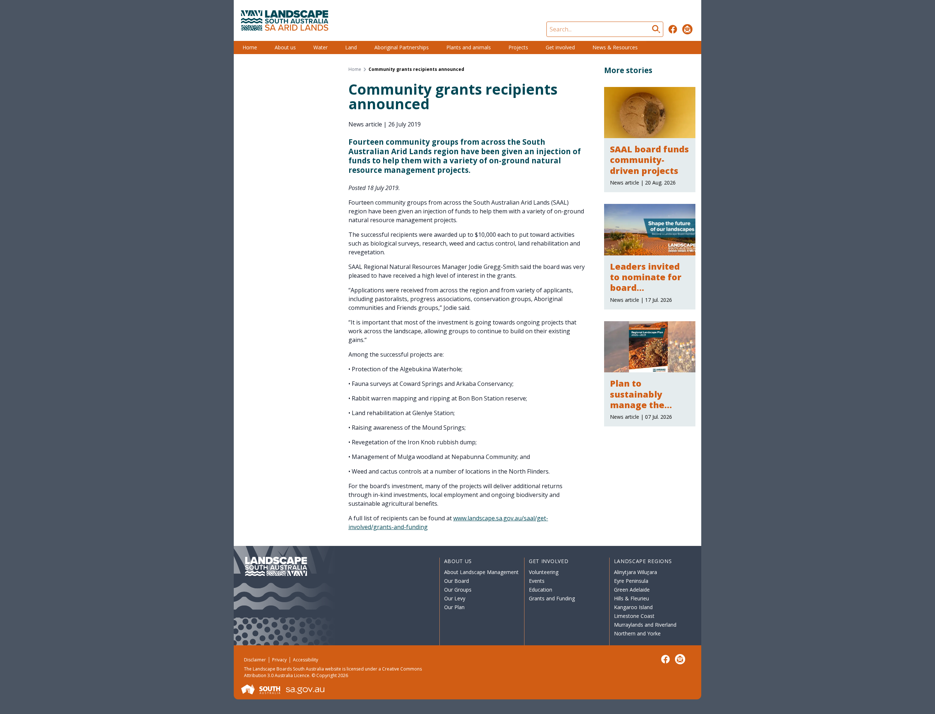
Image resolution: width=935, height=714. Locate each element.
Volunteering (543, 572)
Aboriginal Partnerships (401, 47)
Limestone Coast (634, 615)
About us (285, 47)
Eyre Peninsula (631, 580)
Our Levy (454, 598)
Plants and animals (468, 47)
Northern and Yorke (637, 633)
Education (540, 589)
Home (250, 47)
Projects (518, 47)
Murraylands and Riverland (645, 624)
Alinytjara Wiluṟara (635, 572)
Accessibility (305, 660)
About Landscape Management (481, 572)
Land (351, 47)
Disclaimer (255, 660)
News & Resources (615, 47)
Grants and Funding (552, 598)
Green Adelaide (632, 589)
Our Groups (458, 589)
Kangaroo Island (633, 607)
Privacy (279, 660)
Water (320, 47)
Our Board (456, 580)
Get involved (560, 47)
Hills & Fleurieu (631, 598)
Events (537, 580)
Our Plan (454, 607)
